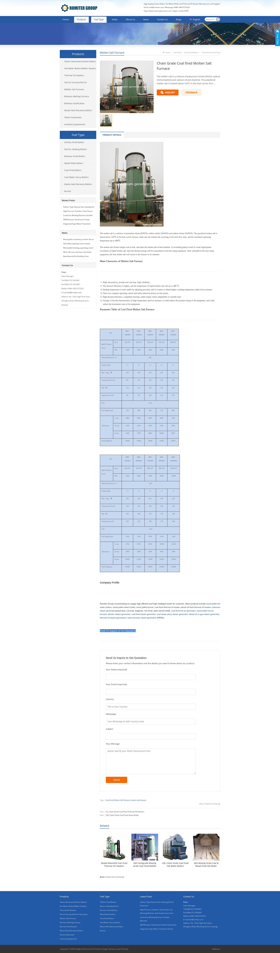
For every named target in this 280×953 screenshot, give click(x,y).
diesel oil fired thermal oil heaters (196, 607)
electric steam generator (119, 614)
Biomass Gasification (74, 103)
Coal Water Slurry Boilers (76, 177)
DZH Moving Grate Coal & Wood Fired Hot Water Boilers (206, 865)
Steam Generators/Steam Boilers (80, 61)
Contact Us (162, 19)
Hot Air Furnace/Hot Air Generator (73, 83)
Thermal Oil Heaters (74, 75)
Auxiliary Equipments (74, 124)
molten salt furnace (138, 800)
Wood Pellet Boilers (73, 163)
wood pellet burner (144, 607)
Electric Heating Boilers (75, 149)
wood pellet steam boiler (124, 607)
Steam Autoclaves (73, 117)
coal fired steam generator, (144, 614)
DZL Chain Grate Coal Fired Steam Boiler (122, 815)
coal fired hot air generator (183, 611)
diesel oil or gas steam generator (204, 614)
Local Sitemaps (122, 949)
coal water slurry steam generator (172, 614)
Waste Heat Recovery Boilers (78, 110)
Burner (67, 191)
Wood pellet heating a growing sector (78, 248)
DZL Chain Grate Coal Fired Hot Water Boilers (175, 864)
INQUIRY (170, 92)
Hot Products (96, 949)
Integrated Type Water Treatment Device (156, 929)
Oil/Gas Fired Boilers (74, 142)
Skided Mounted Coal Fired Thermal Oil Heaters (114, 864)
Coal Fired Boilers (191, 52)
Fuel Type (99, 19)
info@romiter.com (156, 7)
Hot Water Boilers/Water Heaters (80, 68)
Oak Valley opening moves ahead (76, 243)
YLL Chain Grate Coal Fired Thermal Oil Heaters (125, 811)
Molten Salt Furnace (112, 52)
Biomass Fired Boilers (74, 156)
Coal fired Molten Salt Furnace (118, 800)
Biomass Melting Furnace (76, 96)
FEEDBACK (191, 92)
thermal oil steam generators (113, 618)
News (146, 19)
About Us (130, 19)
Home (66, 19)
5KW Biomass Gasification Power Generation (158, 925)
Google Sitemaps (109, 949)
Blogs (178, 19)
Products (81, 19)
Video (115, 19)
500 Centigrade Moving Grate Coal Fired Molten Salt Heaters (144, 865)
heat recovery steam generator (142, 618)
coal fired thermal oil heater (167, 607)
